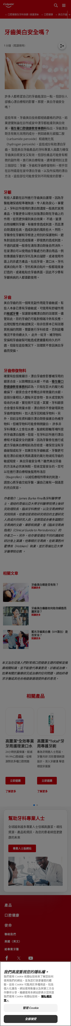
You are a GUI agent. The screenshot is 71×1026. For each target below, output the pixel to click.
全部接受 (31, 1018)
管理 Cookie (31, 1007)
